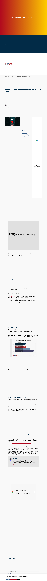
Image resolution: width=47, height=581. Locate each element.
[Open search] (41, 64)
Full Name (10, 573)
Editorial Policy (17, 107)
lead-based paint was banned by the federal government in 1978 (22, 291)
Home (6, 76)
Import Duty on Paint (25, 134)
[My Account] (5, 44)
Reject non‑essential (13, 579)
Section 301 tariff (29, 359)
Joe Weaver (13, 105)
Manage (18, 579)
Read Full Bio (15, 464)
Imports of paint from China (13, 359)
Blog (9, 76)
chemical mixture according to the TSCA (23, 281)
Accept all (8, 579)
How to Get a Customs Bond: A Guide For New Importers (21, 443)
